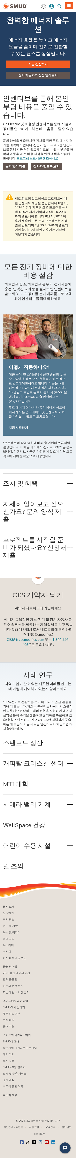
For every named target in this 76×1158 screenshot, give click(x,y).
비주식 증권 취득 (13, 1086)
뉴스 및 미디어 (11, 932)
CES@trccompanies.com (25, 639)
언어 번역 (66, 1127)
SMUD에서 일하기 (14, 1007)
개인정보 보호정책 (13, 1127)
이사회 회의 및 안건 (15, 958)
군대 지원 (8, 1026)
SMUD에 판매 (11, 1041)
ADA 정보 (50, 1127)
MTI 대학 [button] (15, 784)
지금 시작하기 (18, 427)
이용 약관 (34, 1127)
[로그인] (52, 5)
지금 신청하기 (38, 64)
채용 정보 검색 (11, 1013)
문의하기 (8, 913)
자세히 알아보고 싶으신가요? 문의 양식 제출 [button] (33, 511)
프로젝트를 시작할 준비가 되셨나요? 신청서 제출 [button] (34, 547)
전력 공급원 (10, 979)
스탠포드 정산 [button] (23, 743)
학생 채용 (8, 1020)
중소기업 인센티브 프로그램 (20, 1047)
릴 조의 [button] (13, 866)
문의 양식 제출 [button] (15, 166)
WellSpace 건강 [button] (24, 825)
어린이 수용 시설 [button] (27, 845)
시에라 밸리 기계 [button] (27, 804)
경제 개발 (8, 1080)
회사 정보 (8, 919)
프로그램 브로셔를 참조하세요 (37, 158)
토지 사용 (8, 1060)
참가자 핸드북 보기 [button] (46, 166)
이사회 (7, 951)
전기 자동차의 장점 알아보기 (38, 75)
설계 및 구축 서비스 (15, 1073)
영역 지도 (8, 938)
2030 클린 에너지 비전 (16, 973)
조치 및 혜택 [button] (20, 483)
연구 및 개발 (10, 925)
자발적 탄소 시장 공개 (16, 992)
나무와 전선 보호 (13, 985)
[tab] (38, 483)
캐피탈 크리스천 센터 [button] (33, 763)
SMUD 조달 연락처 (14, 1067)
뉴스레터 (8, 945)
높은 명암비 (40, 1133)
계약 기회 (8, 1054)
